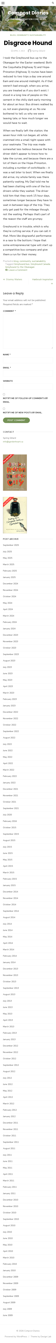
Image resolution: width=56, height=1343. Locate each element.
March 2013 (8, 1026)
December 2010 (10, 1199)
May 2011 (7, 1167)
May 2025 (7, 558)
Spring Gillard (38, 50)
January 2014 (9, 962)
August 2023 (9, 660)
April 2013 (8, 1020)
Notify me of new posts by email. (22, 412)
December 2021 (10, 789)
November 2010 (10, 1206)
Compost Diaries (28, 12)
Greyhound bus (22, 264)
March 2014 (8, 949)
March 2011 (8, 1180)
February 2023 (10, 699)
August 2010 (9, 1225)
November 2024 (10, 590)
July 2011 (7, 1155)
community (23, 35)
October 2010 (9, 1212)
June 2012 (8, 1084)
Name (7, 354)
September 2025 (11, 545)
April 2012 (8, 1097)
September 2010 (11, 1219)
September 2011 (11, 1142)
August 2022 (9, 737)
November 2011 (10, 1129)
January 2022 (9, 782)
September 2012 (11, 1065)
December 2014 (10, 891)
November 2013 (10, 975)
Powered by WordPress (16, 1336)
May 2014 (7, 936)
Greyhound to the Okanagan (19, 267)
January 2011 (9, 1193)
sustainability (38, 35)
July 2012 (7, 1078)
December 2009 (10, 1276)
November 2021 (10, 795)
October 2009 (9, 1289)
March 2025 (8, 564)
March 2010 (8, 1257)
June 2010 (8, 1238)
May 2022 (7, 757)
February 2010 (10, 1264)
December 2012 (10, 1045)
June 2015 (8, 853)
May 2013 (7, 1013)
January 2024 (9, 628)
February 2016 (10, 821)
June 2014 (8, 930)
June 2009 (8, 1315)
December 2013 (10, 968)
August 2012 (9, 1071)
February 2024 (10, 622)
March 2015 (8, 872)
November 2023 (10, 641)
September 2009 (11, 1296)
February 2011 (10, 1187)
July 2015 (7, 846)
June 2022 (8, 750)
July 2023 (7, 667)
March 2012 (8, 1103)
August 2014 (9, 917)
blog (13, 35)
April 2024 (8, 609)
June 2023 (8, 673)
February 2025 (10, 570)
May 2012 (7, 1090)
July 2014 (7, 923)
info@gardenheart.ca (13, 441)
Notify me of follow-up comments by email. (25, 400)
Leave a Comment (17, 270)
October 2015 (9, 827)
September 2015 (11, 834)
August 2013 (9, 994)
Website (8, 381)
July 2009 (7, 1309)
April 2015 (8, 866)
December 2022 (10, 712)
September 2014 (11, 911)
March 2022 (8, 769)
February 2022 (10, 776)
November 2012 (10, 1052)
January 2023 (9, 705)
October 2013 (9, 981)
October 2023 (9, 647)
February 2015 (10, 878)
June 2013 (8, 1007)
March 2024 (8, 615)
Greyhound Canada (40, 264)
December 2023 (10, 635)
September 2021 (11, 808)
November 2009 (10, 1283)
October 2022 (9, 724)
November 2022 (10, 718)
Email (7, 367)
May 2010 (7, 1244)
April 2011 (8, 1174)
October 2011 (9, 1135)
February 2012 (10, 1110)
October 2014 (9, 904)
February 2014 (10, 956)
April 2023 (8, 686)
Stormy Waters (14, 279)
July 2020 (7, 814)
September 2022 (11, 731)
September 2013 (11, 988)
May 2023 (7, 680)
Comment (9, 311)
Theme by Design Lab (40, 1336)
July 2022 (7, 744)
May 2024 (7, 603)
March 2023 (8, 692)
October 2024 (9, 596)
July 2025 (7, 551)
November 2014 (10, 898)
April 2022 (8, 763)
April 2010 (8, 1251)
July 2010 (7, 1232)
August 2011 (9, 1148)
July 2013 (7, 1001)
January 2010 (9, 1270)
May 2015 (7, 859)
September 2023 (11, 654)
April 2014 (8, 943)
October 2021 (9, 801)
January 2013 (9, 1039)
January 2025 (9, 577)
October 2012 (9, 1058)
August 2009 (9, 1302)
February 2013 (10, 1033)
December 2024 (10, 583)
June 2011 (8, 1161)
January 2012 (9, 1116)
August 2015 (9, 840)
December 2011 (10, 1122)
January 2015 (9, 885)
